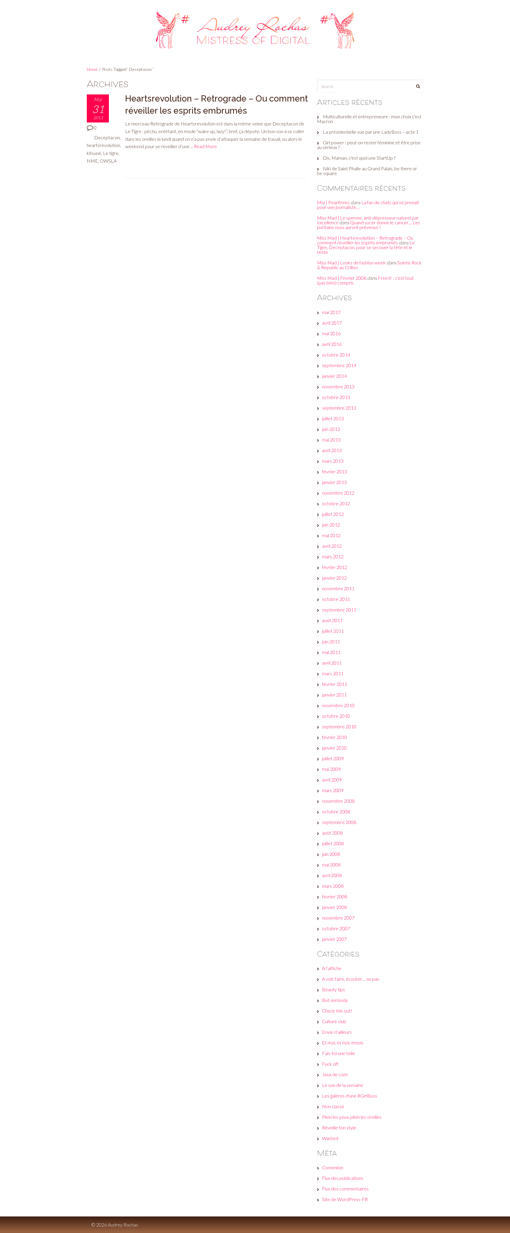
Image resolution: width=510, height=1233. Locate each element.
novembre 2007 (338, 917)
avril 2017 (332, 323)
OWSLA (108, 160)
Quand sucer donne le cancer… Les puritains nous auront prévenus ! (368, 225)
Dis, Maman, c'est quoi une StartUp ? (359, 158)
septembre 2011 (339, 609)
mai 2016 (331, 333)
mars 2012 (333, 556)
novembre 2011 (338, 588)
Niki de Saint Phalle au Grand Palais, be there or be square (367, 171)
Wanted (330, 1138)
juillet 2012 (333, 514)
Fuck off (330, 1064)
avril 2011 (332, 662)
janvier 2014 (334, 376)
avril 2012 (332, 546)
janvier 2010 (334, 747)
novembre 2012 (338, 493)
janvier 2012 (334, 577)
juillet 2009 (333, 758)
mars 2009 (333, 790)
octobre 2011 (336, 599)
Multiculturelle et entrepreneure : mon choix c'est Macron (369, 119)
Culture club (334, 1021)
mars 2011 (333, 673)
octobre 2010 (336, 716)
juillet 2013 (333, 418)
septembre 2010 (339, 726)
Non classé (333, 1106)
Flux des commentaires (345, 1188)
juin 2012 (331, 524)
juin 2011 (331, 641)
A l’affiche (331, 968)
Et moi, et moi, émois (342, 1042)
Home (92, 69)
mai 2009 (331, 769)
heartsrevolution (103, 145)
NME (92, 160)
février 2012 (334, 567)
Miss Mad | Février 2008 (341, 278)
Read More (205, 146)
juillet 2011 (333, 631)
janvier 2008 (334, 907)
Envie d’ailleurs (337, 1032)
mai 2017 (331, 312)
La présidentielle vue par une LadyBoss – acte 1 (371, 132)
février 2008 (334, 896)
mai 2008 (331, 864)
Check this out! (337, 1010)
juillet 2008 (333, 843)
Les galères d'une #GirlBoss (349, 1095)
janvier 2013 (334, 482)
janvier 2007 (334, 939)
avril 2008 (332, 875)
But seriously (335, 1000)
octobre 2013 (336, 397)
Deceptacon (107, 137)
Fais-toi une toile (338, 1053)
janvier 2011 (334, 694)
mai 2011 (331, 652)
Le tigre (110, 153)
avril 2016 (332, 344)
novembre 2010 (338, 705)
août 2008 (332, 832)
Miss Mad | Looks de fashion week (351, 262)
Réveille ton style (339, 1127)
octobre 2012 (336, 503)
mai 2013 (331, 439)
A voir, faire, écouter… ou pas (350, 979)
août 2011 (332, 620)
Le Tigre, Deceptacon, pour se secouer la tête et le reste (366, 247)
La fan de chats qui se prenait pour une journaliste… (368, 204)
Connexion (332, 1167)
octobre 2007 (336, 928)
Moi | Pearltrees (333, 202)
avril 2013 (332, 450)
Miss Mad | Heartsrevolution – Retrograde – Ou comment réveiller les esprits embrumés (365, 240)
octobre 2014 (336, 354)
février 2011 (334, 684)
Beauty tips (333, 989)
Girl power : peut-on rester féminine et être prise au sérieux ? (369, 145)
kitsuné (94, 153)
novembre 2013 (338, 386)
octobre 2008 (336, 811)
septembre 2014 (339, 365)
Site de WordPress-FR (345, 1199)
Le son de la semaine (342, 1085)
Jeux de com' (335, 1074)
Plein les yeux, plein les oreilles (352, 1117)
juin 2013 (331, 429)
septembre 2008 (339, 822)
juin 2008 (331, 854)
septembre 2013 (339, 408)
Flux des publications (342, 1178)
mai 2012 (331, 535)
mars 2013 (333, 461)
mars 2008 (333, 886)
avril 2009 (332, 779)
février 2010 (334, 737)
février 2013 (334, 471)
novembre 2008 (338, 801)
